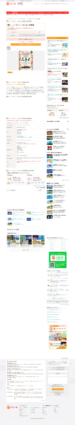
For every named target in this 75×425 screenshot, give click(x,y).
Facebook (20, 414)
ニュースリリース (22, 412)
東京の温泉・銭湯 (10, 376)
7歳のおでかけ (63, 246)
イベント (15, 12)
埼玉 (23, 14)
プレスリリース (56, 412)
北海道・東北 (9, 14)
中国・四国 (45, 14)
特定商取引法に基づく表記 (23, 415)
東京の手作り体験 (15, 367)
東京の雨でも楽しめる (10, 373)
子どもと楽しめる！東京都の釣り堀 (53, 319)
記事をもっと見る (25, 249)
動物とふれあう (58, 3)
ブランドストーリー (57, 407)
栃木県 (54, 301)
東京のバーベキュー (20, 364)
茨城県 (50, 301)
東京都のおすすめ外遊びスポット (53, 321)
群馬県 (57, 301)
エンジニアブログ (45, 414)
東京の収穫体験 (29, 367)
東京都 (66, 301)
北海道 (12, 14)
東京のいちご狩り (36, 376)
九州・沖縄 (50, 14)
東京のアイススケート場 (23, 376)
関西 (36, 14)
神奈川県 (57, 302)
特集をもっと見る (65, 180)
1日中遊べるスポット (65, 3)
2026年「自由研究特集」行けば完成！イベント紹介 (15, 382)
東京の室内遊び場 (18, 373)
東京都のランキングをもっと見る (57, 298)
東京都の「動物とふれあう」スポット (54, 312)
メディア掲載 (33, 412)
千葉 (21, 14)
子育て (60, 12)
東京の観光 (39, 364)
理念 (43, 409)
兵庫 (41, 14)
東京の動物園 (14, 364)
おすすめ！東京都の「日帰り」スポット (54, 309)
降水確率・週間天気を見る (39, 185)
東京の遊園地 (9, 364)
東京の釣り (26, 364)
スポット (9, 12)
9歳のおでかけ (63, 248)
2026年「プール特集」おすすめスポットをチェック (33, 381)
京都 (39, 14)
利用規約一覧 (21, 409)
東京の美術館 (36, 373)
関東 (15, 14)
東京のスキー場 (16, 376)
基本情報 (12, 35)
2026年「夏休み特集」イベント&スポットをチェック (15, 381)
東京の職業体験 (35, 367)
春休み (49, 3)
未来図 (55, 409)
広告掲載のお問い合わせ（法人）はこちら (57, 386)
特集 (66, 12)
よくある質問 (33, 409)
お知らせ (38, 35)
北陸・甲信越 (32, 14)
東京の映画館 (23, 373)
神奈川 (19, 14)
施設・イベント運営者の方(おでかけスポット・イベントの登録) (23, 385)
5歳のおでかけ (63, 244)
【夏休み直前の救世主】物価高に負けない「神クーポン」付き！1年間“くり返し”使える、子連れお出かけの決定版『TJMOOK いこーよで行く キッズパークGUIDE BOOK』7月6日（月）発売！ (28, 393)
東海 (26, 14)
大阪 (38, 14)
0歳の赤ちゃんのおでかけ (52, 239)
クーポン (25, 35)
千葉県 (63, 301)
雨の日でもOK (53, 3)
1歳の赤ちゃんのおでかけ (63, 239)
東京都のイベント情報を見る (26, 44)
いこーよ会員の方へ (58, 394)
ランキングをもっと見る (64, 304)
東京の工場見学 (9, 367)
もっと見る (42, 400)
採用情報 (43, 412)
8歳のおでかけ (52, 248)
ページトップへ (65, 358)
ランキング (33, 12)
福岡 (53, 14)
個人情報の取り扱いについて (57, 384)
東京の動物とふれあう (22, 367)
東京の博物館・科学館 (29, 373)
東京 (17, 14)
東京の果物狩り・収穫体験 (11, 377)
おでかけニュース (51, 12)
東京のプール (35, 364)
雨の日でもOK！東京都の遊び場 (53, 314)
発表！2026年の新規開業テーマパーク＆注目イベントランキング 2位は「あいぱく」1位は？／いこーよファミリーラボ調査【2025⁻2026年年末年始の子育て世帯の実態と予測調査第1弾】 (28, 397)
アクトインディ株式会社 (54, 405)
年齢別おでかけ (41, 12)
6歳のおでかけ (52, 246)
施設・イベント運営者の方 (23, 407)
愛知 (28, 14)
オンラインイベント (24, 12)
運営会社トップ (44, 407)
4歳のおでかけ (52, 244)
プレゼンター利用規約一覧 (35, 407)
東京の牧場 (30, 364)
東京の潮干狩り (30, 376)
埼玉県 (60, 301)
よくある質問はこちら (57, 393)
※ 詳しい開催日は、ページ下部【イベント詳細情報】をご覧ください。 (21, 28)
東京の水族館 (41, 373)
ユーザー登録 (9, 385)
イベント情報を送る (12, 32)
